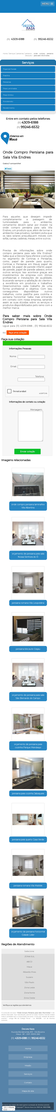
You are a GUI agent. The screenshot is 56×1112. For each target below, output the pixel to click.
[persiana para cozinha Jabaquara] (28, 772)
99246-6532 (45, 39)
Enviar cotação (27, 451)
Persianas (7, 82)
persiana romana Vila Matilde (28, 885)
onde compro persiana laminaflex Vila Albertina (28, 506)
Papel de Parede (9, 69)
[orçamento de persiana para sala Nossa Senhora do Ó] (28, 532)
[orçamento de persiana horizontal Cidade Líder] (28, 910)
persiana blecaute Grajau (28, 649)
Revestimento (9, 108)
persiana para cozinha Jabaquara (28, 793)
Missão (28, 1065)
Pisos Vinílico (8, 95)
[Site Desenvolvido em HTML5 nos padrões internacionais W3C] (8, 1109)
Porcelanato (8, 101)
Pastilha (6, 75)
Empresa (28, 1057)
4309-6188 (17, 39)
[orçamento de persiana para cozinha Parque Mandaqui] (28, 723)
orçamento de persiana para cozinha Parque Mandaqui (28, 746)
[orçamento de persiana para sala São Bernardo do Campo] (28, 673)
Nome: (14, 356)
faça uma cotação (18, 332)
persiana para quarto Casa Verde (28, 839)
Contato (28, 1082)
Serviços (28, 62)
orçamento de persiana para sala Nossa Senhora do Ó (28, 555)
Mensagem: (36, 409)
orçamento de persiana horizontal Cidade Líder (28, 933)
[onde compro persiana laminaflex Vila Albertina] (28, 483)
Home (28, 1048)
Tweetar (8, 168)
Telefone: (40, 376)
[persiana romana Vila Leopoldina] (28, 581)
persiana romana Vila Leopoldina (28, 603)
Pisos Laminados (10, 88)
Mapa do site (28, 1091)
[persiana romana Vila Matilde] (28, 864)
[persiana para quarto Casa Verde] (28, 818)
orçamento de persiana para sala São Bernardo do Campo (28, 696)
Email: (14, 366)
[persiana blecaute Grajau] (28, 627)
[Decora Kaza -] (28, 23)
